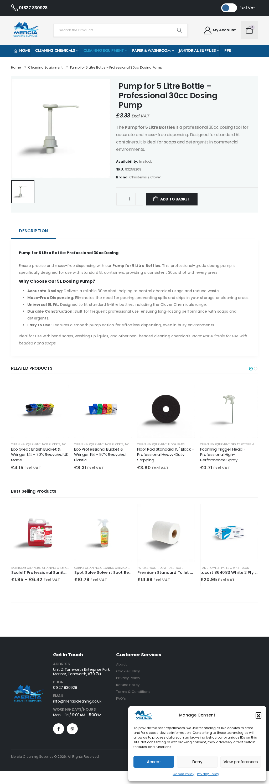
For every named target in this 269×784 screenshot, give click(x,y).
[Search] (179, 30)
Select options (60, 512)
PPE (227, 50)
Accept (154, 762)
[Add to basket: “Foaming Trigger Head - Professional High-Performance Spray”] (249, 389)
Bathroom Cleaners (26, 568)
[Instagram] (72, 728)
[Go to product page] (40, 532)
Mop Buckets (51, 444)
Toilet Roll (175, 568)
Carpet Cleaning (86, 568)
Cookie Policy (183, 774)
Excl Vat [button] (247, 8)
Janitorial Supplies (197, 50)
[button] (258, 715)
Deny (197, 762)
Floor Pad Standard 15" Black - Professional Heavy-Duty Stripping (165, 454)
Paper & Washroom (151, 50)
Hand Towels (210, 568)
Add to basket (175, 199)
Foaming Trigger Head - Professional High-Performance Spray (223, 454)
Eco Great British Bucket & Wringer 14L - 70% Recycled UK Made (40, 454)
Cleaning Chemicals (55, 50)
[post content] (40, 409)
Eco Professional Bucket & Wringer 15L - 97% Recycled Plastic (100, 454)
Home (24, 50)
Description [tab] (33, 231)
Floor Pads (176, 444)
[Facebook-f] (58, 728)
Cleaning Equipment (104, 50)
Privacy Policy (208, 774)
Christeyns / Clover (145, 177)
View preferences (241, 762)
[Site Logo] (25, 30)
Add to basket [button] (123, 512)
